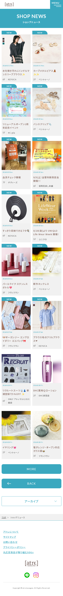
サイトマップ (9, 536)
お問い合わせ (10, 542)
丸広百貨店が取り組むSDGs (18, 552)
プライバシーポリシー (14, 547)
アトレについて (11, 531)
